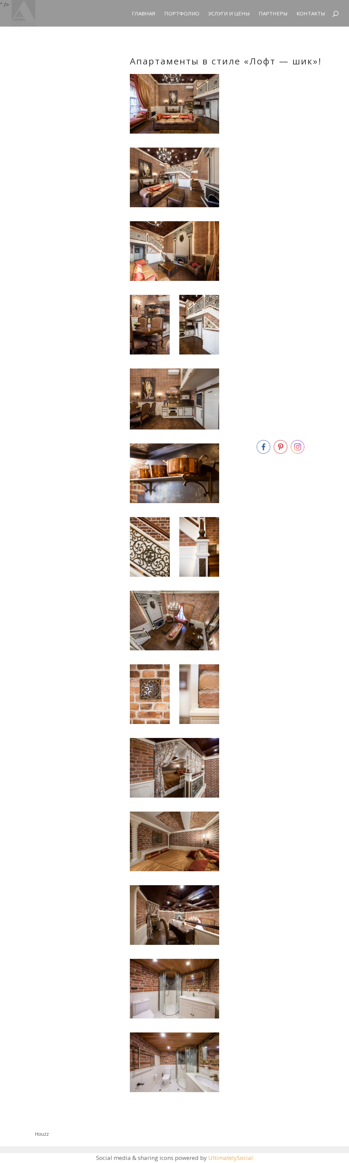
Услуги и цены (229, 14)
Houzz (42, 1134)
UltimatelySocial (230, 1158)
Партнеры (273, 14)
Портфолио (181, 14)
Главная (143, 14)
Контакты (311, 14)
